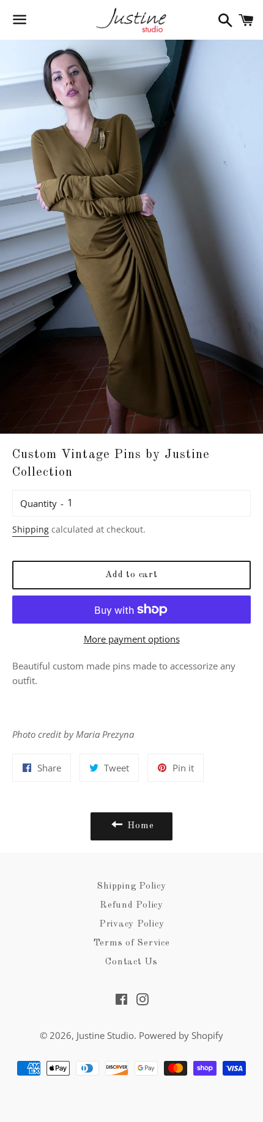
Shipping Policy (131, 886)
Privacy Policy (132, 924)
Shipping (30, 529)
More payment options (132, 639)
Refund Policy (131, 905)
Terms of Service (132, 943)
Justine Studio (105, 1035)
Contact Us (131, 962)
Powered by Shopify (181, 1035)
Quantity (38, 503)
